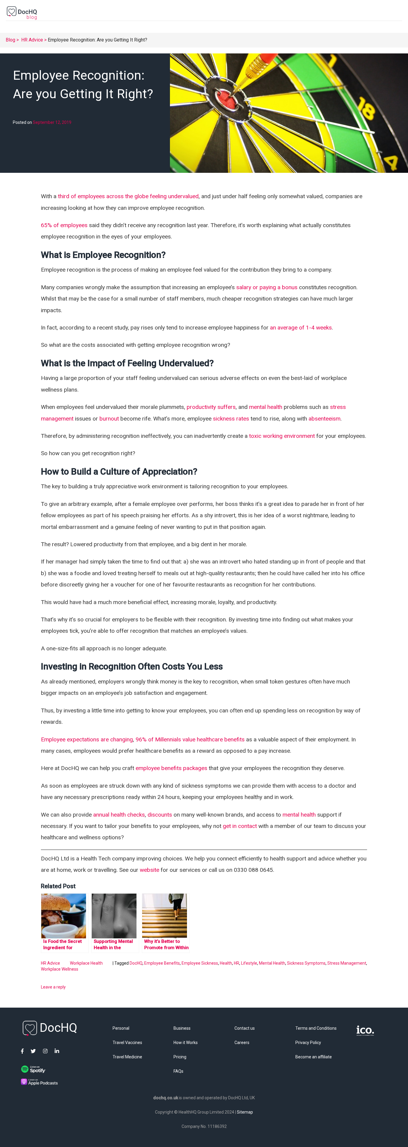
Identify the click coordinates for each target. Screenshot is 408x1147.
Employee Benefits (162, 963)
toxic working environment (282, 435)
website (149, 869)
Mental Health (272, 963)
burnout (109, 418)
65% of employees (64, 225)
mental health (265, 407)
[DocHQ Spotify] (33, 1070)
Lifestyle (249, 963)
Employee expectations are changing (87, 739)
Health (226, 963)
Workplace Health (86, 963)
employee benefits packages (171, 768)
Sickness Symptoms (306, 963)
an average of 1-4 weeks (301, 327)
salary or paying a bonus (267, 287)
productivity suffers (211, 407)
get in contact (240, 826)
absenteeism (324, 418)
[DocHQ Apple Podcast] (39, 1084)
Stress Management (346, 963)
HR (236, 963)
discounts (160, 814)
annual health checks (119, 814)
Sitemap (245, 1112)
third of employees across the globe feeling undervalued (128, 196)
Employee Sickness (200, 963)
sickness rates (231, 418)
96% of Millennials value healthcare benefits (190, 739)
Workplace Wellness (59, 969)
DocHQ (136, 963)
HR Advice (32, 40)
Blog (10, 40)
